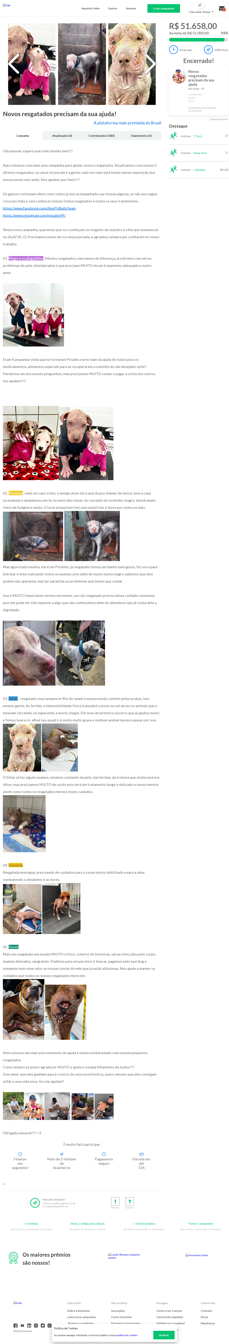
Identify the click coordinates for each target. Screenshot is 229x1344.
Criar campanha (163, 8)
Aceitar (164, 1335)
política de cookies (127, 1335)
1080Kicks (221, 50)
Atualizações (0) (62, 135)
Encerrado (185, 50)
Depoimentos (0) (141, 135)
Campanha (22, 135)
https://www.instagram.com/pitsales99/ (34, 215)
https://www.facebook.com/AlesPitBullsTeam (39, 208)
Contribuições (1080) (102, 135)
